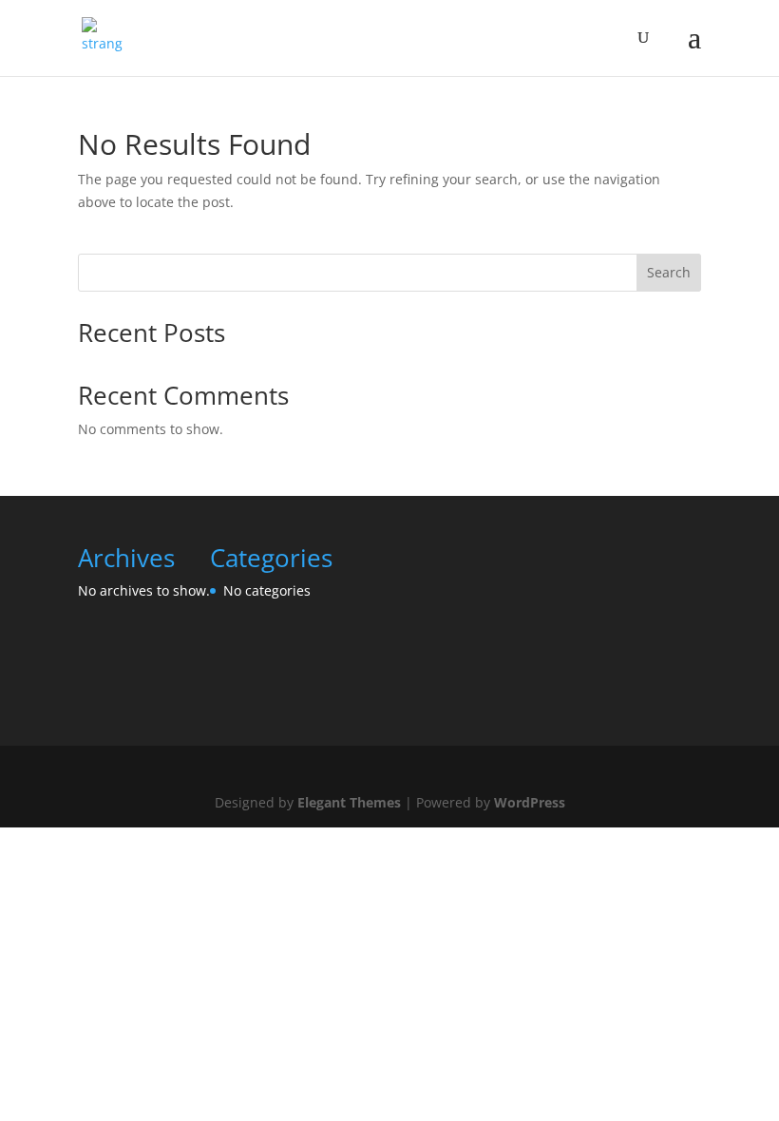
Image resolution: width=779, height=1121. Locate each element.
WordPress (529, 802)
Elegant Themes (349, 802)
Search (669, 272)
